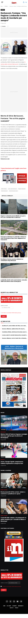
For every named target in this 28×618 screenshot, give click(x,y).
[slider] (12, 363)
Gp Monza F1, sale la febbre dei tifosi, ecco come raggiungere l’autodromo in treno (14, 326)
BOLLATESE (3, 457)
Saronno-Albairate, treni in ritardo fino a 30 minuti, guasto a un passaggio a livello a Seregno (14, 338)
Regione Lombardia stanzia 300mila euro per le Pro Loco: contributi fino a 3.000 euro (13, 216)
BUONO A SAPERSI (4, 487)
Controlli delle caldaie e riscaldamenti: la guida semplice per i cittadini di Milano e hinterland (13, 519)
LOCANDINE (14, 605)
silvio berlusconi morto (13, 191)
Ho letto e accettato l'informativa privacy (11, 586)
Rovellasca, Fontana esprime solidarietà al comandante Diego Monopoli (12, 260)
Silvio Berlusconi (4, 191)
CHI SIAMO (9, 605)
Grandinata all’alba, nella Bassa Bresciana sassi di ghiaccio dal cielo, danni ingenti (14, 332)
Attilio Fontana (4, 188)
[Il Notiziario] (14, 2)
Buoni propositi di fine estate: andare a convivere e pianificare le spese (13, 493)
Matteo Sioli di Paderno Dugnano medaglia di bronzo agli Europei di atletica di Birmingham (14, 436)
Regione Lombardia (21, 188)
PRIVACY (16, 607)
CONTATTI (12, 607)
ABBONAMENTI (20, 605)
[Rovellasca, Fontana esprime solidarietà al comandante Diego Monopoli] (14, 249)
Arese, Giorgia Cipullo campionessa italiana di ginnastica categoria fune (12, 462)
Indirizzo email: (4, 582)
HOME (4, 605)
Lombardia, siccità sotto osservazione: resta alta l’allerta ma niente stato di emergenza (14, 280)
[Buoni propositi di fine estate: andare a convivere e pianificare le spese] (14, 480)
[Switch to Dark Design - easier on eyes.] (24, 2)
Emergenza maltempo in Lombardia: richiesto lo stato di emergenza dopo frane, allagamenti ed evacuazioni (13, 238)
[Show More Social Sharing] (8, 26)
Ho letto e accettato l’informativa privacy (11, 312)
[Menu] (2, 2)
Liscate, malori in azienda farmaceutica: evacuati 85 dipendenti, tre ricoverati (14, 335)
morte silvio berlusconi (12, 188)
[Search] (26, 2)
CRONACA (2, 9)
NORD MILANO (3, 429)
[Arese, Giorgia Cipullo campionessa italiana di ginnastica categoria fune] (14, 450)
